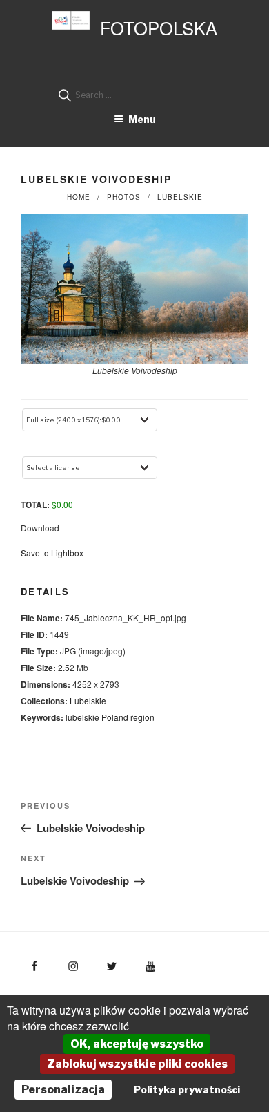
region (142, 717)
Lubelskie (180, 197)
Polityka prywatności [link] (187, 1089)
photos (124, 197)
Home (78, 197)
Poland (114, 717)
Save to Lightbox (52, 552)
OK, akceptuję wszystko (136, 1043)
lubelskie (82, 717)
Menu (142, 119)
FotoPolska (158, 27)
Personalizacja (63, 1089)
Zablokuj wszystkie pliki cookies (137, 1064)
